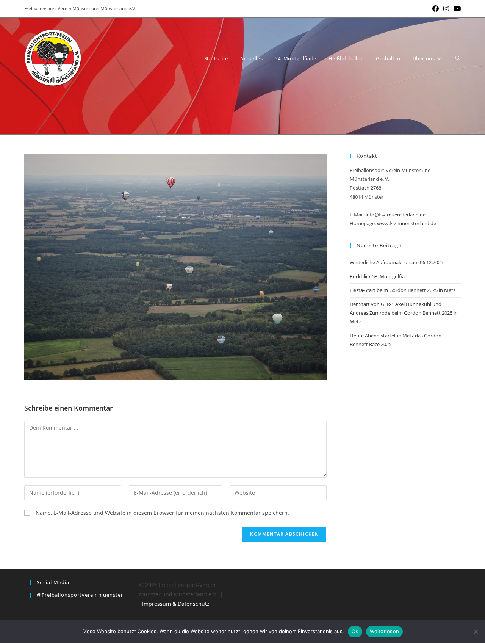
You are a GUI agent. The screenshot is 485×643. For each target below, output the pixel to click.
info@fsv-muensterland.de (396, 214)
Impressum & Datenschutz (176, 603)
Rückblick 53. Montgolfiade (380, 276)
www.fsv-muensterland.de (406, 223)
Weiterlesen (384, 631)
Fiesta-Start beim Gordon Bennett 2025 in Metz (402, 290)
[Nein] (475, 631)
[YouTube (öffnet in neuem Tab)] (456, 9)
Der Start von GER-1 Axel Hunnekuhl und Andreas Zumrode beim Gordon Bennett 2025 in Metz (404, 313)
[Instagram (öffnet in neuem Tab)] (446, 9)
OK (355, 631)
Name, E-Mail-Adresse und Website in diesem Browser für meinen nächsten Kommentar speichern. (162, 512)
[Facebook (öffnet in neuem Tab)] (435, 9)
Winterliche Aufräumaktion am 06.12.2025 (396, 262)
